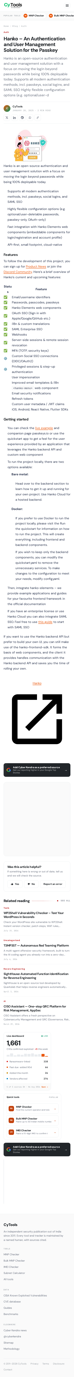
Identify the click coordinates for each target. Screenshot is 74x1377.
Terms (45, 1363)
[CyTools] (13, 5)
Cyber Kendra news (15, 1330)
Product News (36, 266)
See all (65, 900)
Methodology (12, 1348)
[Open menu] (67, 5)
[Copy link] (37, 117)
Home (6, 26)
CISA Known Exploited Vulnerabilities (25, 1295)
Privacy (34, 1363)
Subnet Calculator (14, 1273)
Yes (17, 884)
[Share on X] (7, 117)
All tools (8, 1279)
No (33, 884)
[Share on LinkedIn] (14, 117)
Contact (8, 1369)
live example (44, 428)
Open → (44, 1087)
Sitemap (8, 1342)
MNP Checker (34, 15)
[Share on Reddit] (22, 117)
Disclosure (58, 1363)
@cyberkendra (12, 1336)
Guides (8, 1307)
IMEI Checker (11, 1267)
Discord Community (18, 272)
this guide (45, 622)
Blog (15, 26)
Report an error (52, 884)
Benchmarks (11, 1314)
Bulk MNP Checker (14, 1260)
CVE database (12, 1301)
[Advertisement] (37, 819)
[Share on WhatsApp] (30, 117)
